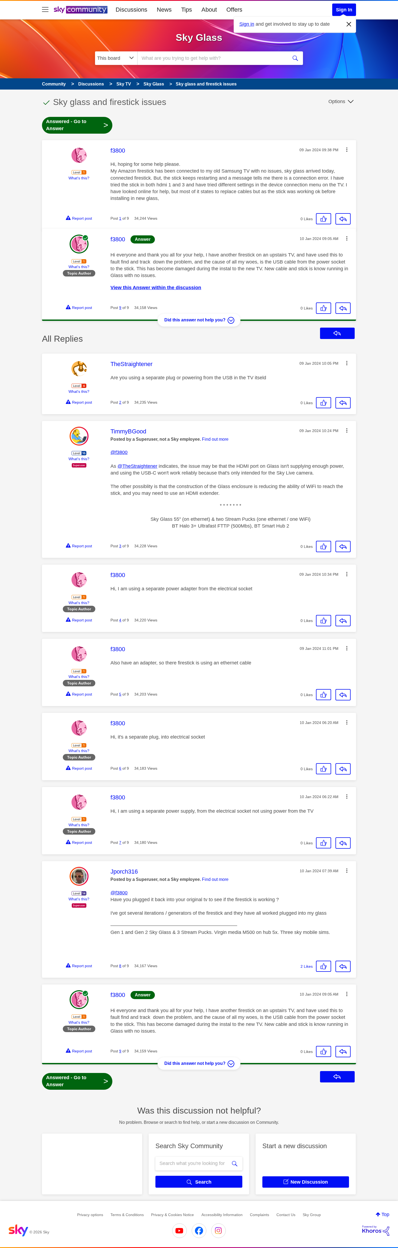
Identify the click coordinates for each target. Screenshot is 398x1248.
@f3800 (119, 452)
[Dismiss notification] (349, 24)
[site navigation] (45, 9)
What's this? (78, 178)
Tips (186, 9)
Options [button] (336, 101)
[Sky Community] (80, 10)
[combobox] (212, 58)
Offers (234, 9)
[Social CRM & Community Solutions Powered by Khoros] (375, 1231)
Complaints (259, 1215)
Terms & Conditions (127, 1215)
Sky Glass (199, 37)
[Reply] (343, 219)
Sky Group (312, 1215)
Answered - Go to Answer (77, 125)
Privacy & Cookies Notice (172, 1215)
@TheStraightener (137, 466)
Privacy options (90, 1215)
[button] (347, 149)
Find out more (215, 439)
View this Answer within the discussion (155, 287)
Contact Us (285, 1215)
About (209, 9)
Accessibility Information (222, 1215)
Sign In (344, 9)
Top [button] (385, 1214)
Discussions (131, 9)
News (164, 9)
